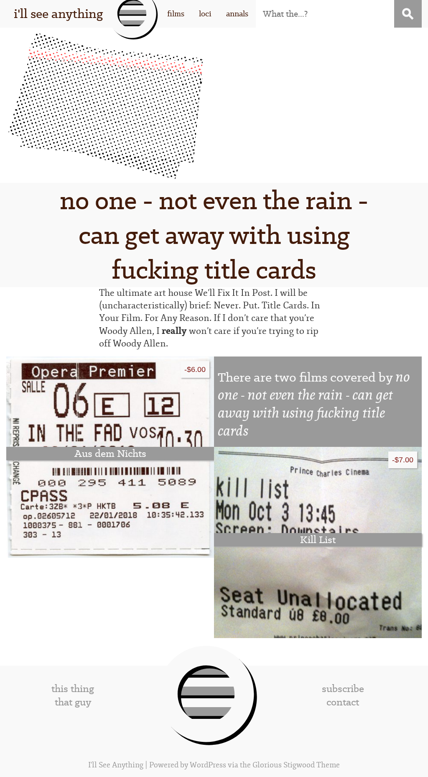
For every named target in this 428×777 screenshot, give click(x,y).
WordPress (208, 765)
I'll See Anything (116, 765)
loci (205, 13)
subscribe (343, 688)
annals (237, 13)
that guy (73, 702)
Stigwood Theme (311, 765)
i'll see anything (58, 13)
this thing (72, 688)
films (175, 13)
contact (342, 702)
